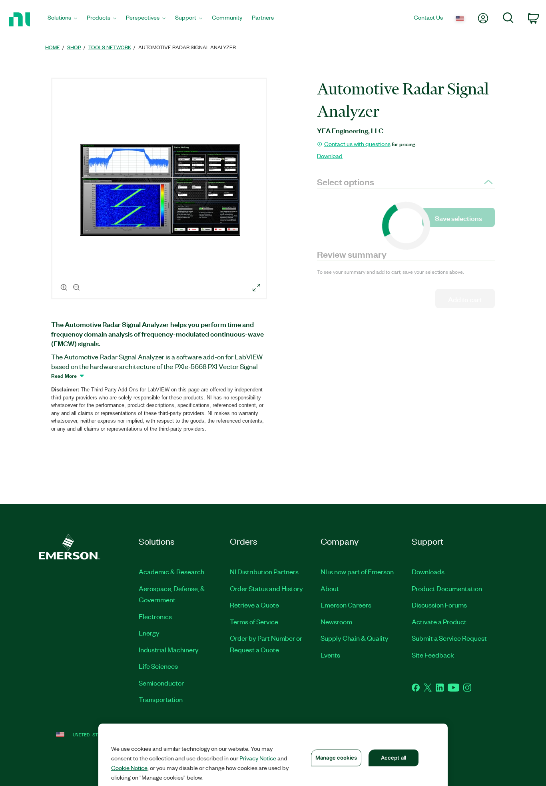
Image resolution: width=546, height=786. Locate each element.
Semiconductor (161, 682)
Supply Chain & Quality (355, 638)
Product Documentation (447, 588)
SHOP (74, 47)
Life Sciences (158, 666)
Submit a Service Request (449, 638)
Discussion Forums (439, 604)
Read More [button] (64, 375)
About (330, 588)
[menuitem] (62, 19)
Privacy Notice (257, 758)
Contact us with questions (357, 144)
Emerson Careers (346, 604)
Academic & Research (171, 571)
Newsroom (336, 621)
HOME (52, 47)
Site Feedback (433, 654)
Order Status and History (266, 588)
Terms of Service (254, 621)
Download (330, 156)
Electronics (155, 616)
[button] (160, 190)
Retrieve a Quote (254, 604)
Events (330, 654)
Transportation (161, 699)
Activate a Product (439, 621)
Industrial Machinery (169, 649)
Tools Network (109, 47)
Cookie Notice (129, 768)
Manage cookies (336, 757)
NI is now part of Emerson (357, 571)
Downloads (428, 571)
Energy (149, 632)
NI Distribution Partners (264, 571)
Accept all (393, 757)
